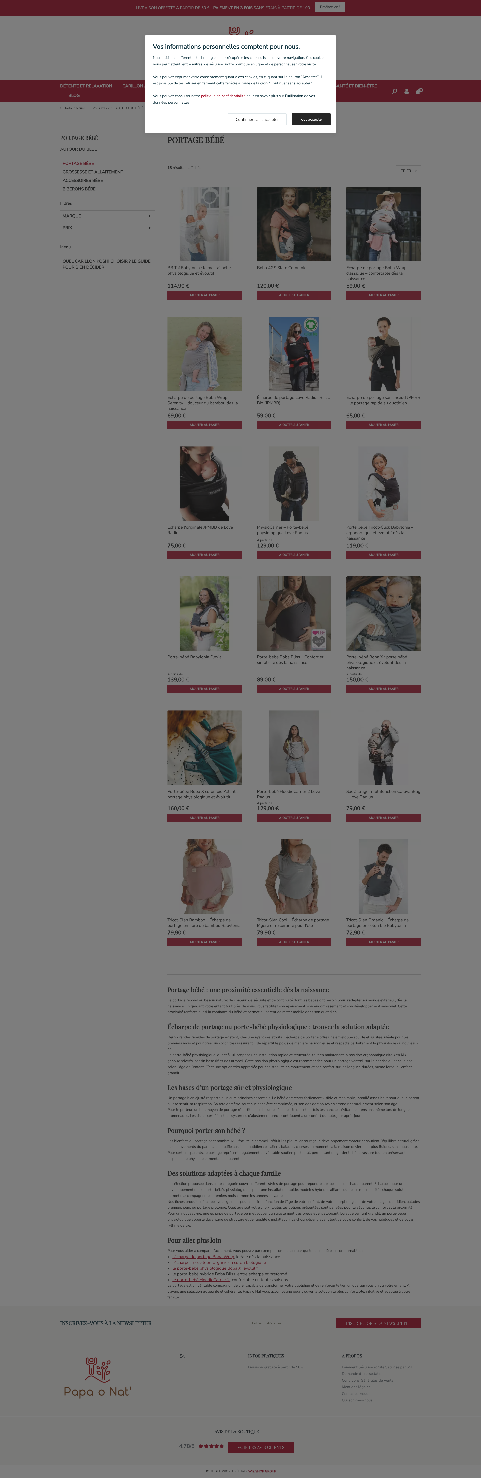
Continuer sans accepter (257, 119)
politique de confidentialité (223, 96)
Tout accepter (311, 119)
